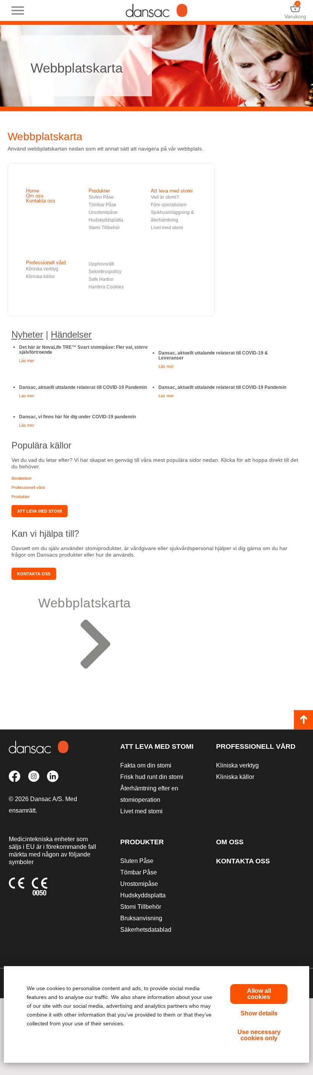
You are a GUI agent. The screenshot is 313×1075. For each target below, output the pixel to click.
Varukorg (295, 10)
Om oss (35, 196)
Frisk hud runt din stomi (151, 777)
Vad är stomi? (165, 197)
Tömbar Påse (102, 204)
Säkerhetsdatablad (145, 929)
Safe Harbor (101, 279)
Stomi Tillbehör (104, 227)
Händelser (71, 334)
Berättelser (21, 478)
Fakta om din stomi (145, 765)
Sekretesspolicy (105, 271)
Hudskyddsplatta (106, 220)
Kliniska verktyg (42, 269)
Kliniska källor (40, 276)
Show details (259, 1013)
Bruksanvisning (141, 918)
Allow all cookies (259, 994)
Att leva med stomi (172, 191)
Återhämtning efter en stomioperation (149, 794)
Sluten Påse (101, 197)
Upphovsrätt (101, 264)
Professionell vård (46, 263)
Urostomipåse (103, 212)
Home (32, 191)
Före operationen (169, 204)
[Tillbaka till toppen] (303, 719)
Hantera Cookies (106, 287)
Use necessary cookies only (259, 1035)
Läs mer (26, 360)
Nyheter (27, 334)
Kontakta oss (40, 201)
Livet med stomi (167, 227)
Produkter (99, 191)
